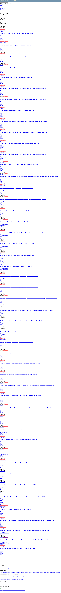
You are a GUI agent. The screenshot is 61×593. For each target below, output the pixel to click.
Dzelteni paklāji (2, 572)
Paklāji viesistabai (56, 572)
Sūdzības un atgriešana (11, 579)
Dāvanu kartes (11, 583)
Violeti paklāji (13, 572)
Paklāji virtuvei (46, 572)
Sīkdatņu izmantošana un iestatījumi (20, 590)
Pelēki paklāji (17, 572)
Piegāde (7, 579)
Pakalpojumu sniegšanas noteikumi (5, 590)
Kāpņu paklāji (13, 568)
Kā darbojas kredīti (20, 579)
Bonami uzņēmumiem (25, 583)
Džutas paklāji (31, 572)
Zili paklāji (9, 572)
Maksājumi (15, 579)
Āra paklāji (9, 568)
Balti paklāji (6, 572)
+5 (0, 446)
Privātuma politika (12, 590)
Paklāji (8, 11)
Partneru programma (19, 583)
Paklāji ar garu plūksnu (22, 572)
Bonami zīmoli (7, 583)
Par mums (3, 583)
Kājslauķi (1, 568)
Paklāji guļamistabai (51, 572)
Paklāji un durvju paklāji (4, 11)
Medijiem (14, 583)
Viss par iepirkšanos (3, 579)
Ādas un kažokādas (5, 568)
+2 (0, 51)
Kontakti (1, 583)
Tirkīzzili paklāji (41, 572)
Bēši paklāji (37, 572)
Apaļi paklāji (27, 572)
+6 (1, 446)
